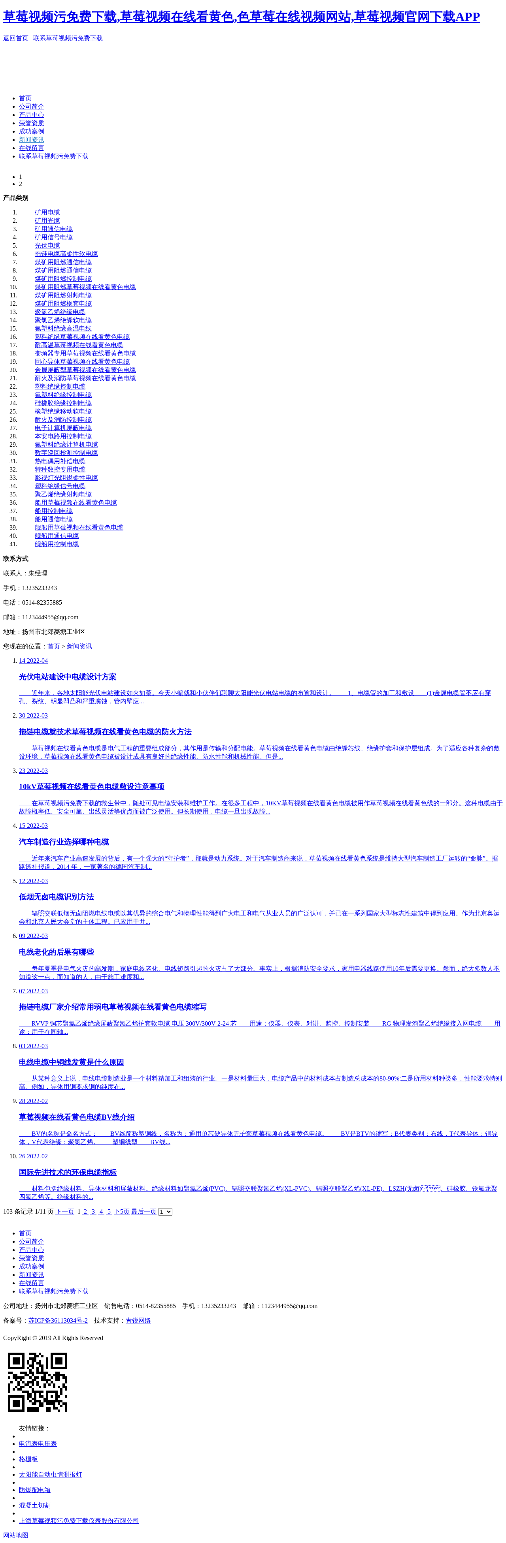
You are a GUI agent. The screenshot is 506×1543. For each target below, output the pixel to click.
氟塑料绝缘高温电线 (63, 328)
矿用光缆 (47, 220)
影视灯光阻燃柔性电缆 (66, 477)
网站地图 (15, 1535)
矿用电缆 (47, 212)
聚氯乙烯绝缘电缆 (60, 311)
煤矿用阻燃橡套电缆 (63, 303)
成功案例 (31, 131)
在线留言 (31, 148)
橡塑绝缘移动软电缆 (63, 411)
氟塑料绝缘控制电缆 (63, 394)
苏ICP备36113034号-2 (58, 1320)
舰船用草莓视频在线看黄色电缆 (79, 527)
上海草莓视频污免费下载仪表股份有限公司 (79, 1520)
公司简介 (31, 106)
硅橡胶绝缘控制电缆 (63, 403)
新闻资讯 (31, 139)
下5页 (122, 1211)
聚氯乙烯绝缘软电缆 (63, 320)
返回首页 (15, 38)
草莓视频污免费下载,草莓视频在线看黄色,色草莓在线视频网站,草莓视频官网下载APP (241, 16)
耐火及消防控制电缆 (63, 419)
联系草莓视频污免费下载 (68, 38)
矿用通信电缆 (54, 229)
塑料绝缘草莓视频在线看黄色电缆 (82, 336)
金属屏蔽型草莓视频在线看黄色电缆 (85, 369)
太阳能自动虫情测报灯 (50, 1474)
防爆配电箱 (35, 1490)
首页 (25, 98)
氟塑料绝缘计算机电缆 (66, 444)
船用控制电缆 (54, 510)
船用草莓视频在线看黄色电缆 (76, 502)
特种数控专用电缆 (60, 469)
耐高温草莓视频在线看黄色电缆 (79, 345)
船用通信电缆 (54, 519)
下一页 (64, 1211)
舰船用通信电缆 (57, 535)
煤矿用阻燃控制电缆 (63, 278)
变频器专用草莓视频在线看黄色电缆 (85, 353)
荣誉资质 (31, 123)
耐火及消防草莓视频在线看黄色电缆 (85, 378)
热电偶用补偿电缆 (60, 461)
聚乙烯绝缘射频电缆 (63, 494)
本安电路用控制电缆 (63, 436)
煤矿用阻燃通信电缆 (63, 262)
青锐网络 (138, 1320)
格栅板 (28, 1459)
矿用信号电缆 (54, 237)
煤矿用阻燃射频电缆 (63, 295)
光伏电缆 (47, 245)
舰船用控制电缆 (57, 544)
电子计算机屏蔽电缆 (63, 428)
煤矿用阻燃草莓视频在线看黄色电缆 (85, 287)
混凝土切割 (35, 1505)
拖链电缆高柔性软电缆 (66, 253)
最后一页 (144, 1211)
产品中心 (31, 114)
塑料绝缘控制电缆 (60, 386)
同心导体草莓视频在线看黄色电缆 (82, 361)
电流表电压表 (38, 1443)
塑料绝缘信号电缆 (60, 486)
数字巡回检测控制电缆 (66, 452)
